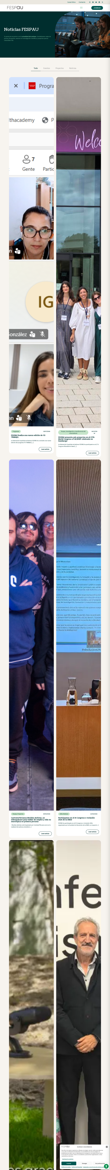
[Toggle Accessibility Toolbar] (106, 1166)
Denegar (84, 1163)
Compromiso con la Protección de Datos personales (95, 1167)
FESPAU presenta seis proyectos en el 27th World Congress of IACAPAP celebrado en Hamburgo (76, 439)
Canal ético (71, 2)
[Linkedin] (99, 2)
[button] (107, 1147)
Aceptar (69, 1163)
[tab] (36, 68)
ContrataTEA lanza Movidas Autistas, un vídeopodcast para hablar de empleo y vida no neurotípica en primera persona (31, 820)
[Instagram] (89, 2)
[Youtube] (96, 2)
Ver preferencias (100, 1163)
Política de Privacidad (77, 1167)
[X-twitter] (102, 2)
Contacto (82, 2)
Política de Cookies (66, 1167)
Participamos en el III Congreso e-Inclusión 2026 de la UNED (76, 819)
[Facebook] (93, 2)
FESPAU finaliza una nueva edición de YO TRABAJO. (28, 436)
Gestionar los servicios (67, 1159)
